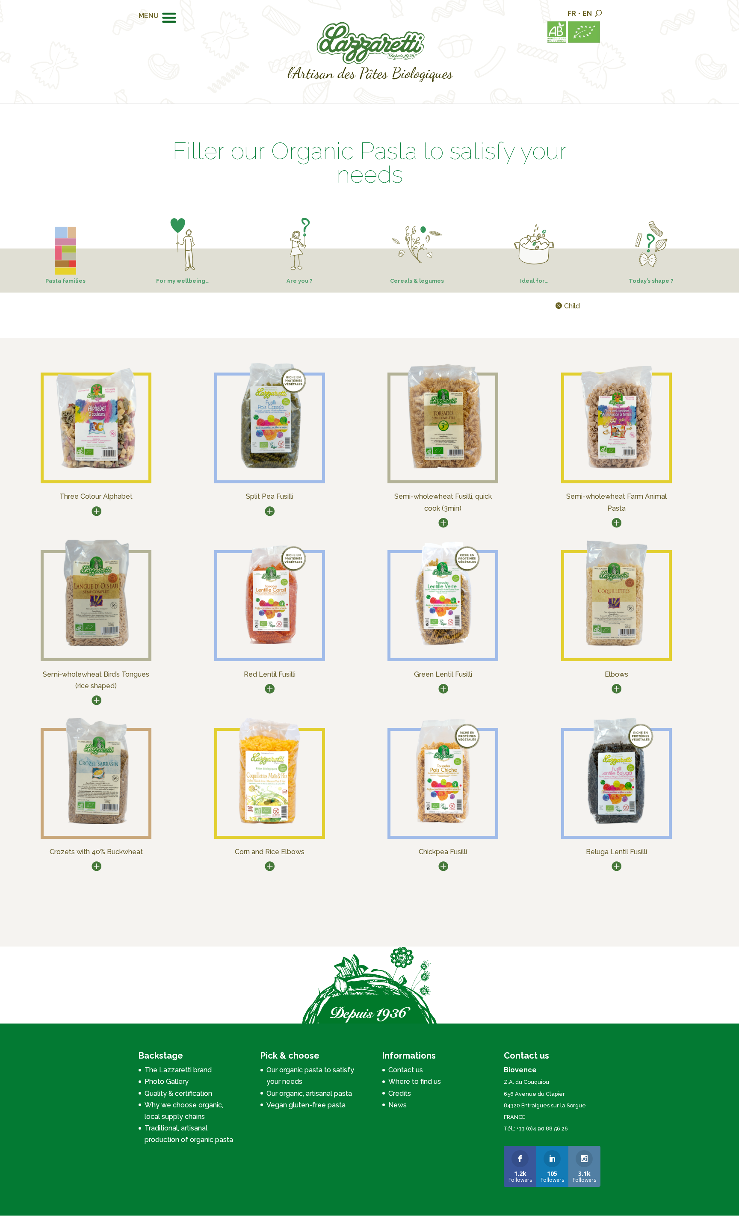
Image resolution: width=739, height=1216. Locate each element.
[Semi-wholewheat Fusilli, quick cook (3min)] (443, 469)
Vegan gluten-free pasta (306, 1105)
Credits (399, 1093)
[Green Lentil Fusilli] (443, 647)
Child (572, 306)
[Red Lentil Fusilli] (269, 647)
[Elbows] (616, 647)
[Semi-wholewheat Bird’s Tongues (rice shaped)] (96, 647)
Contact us (405, 1070)
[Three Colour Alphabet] (96, 469)
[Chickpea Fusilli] (443, 825)
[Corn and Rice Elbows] (269, 825)
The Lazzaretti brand (178, 1070)
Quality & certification (178, 1093)
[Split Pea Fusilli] (269, 469)
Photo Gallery (167, 1081)
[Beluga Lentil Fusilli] (616, 825)
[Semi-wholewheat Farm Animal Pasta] (616, 469)
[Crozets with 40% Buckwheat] (96, 825)
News (397, 1105)
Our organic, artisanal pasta (309, 1093)
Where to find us (414, 1081)
